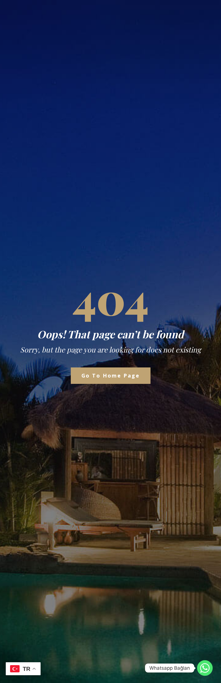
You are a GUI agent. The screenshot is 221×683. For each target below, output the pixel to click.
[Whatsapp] (205, 668)
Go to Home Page (110, 375)
